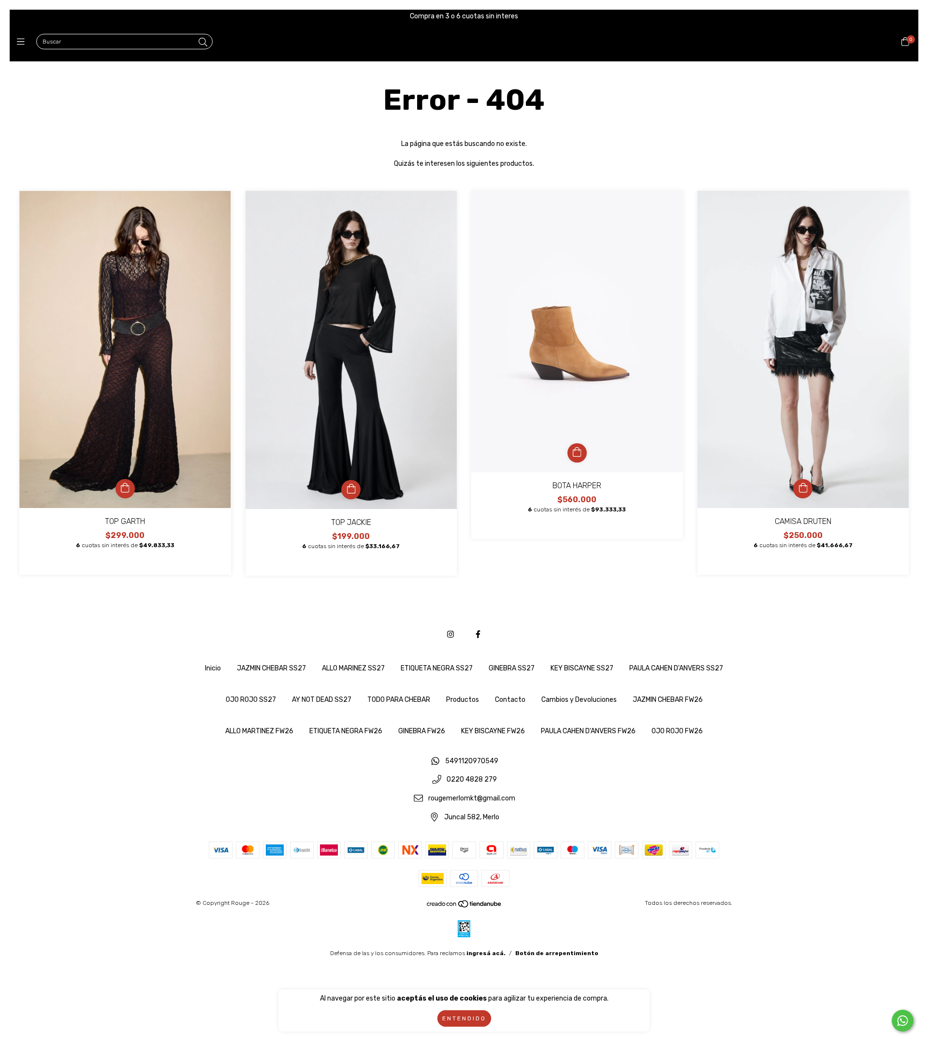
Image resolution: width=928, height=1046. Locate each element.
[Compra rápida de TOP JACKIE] (351, 489)
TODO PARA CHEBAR (398, 700)
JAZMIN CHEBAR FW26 (668, 700)
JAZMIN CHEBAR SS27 (271, 668)
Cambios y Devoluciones (579, 700)
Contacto (510, 700)
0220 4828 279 (472, 780)
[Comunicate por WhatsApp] (903, 1020)
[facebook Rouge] (478, 634)
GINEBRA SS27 (512, 668)
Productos (462, 700)
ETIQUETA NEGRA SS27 (437, 668)
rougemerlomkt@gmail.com (471, 798)
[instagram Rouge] (450, 634)
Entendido (464, 1018)
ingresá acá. (486, 953)
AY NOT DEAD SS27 (321, 700)
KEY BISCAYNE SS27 (582, 668)
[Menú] (23, 42)
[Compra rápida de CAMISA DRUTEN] (802, 488)
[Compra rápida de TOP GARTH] (125, 488)
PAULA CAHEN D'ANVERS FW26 (588, 731)
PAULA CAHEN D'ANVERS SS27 (676, 668)
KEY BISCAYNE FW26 (493, 731)
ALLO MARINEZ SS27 (353, 668)
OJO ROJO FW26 (677, 731)
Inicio (213, 668)
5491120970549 (471, 761)
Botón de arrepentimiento (556, 953)
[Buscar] (203, 42)
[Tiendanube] (464, 906)
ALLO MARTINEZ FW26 (259, 731)
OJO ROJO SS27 (251, 700)
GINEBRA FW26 (421, 731)
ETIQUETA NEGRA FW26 (345, 731)
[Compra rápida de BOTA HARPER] (577, 453)
